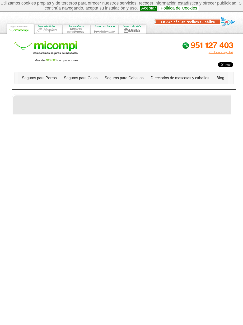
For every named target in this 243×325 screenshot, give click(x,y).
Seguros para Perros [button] (39, 78)
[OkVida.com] (132, 28)
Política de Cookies (179, 8)
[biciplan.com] (48, 28)
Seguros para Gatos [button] (81, 78)
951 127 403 (212, 45)
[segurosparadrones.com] (76, 28)
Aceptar (148, 8)
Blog (220, 78)
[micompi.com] (20, 28)
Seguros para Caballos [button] (124, 78)
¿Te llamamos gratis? (221, 52)
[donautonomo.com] (104, 28)
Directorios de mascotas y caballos (180, 78)
